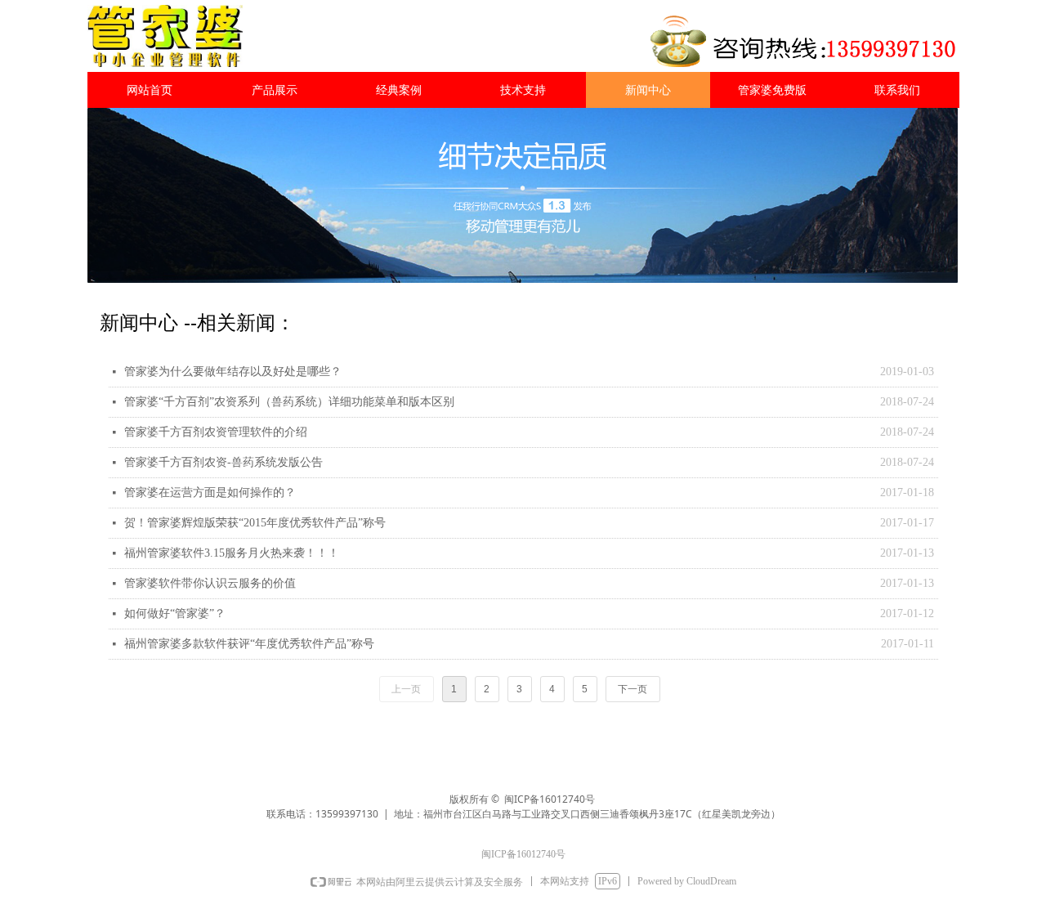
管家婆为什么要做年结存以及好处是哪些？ (233, 371)
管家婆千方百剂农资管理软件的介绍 (215, 432)
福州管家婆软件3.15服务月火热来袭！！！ (231, 553)
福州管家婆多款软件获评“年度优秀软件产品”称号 (249, 644)
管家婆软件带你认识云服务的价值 (210, 583)
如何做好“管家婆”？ (175, 613)
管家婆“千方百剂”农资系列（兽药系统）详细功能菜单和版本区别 (289, 402)
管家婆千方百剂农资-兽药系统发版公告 (223, 462)
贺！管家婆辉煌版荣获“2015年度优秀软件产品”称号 (255, 523)
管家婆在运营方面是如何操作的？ (210, 492)
